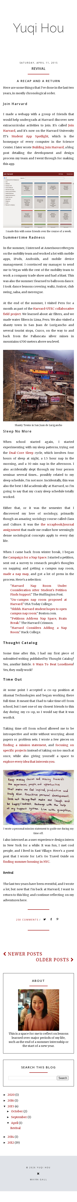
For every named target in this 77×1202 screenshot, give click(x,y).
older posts (53, 959)
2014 (11, 1137)
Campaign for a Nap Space (27, 557)
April (15, 1123)
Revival (39, 68)
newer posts (24, 954)
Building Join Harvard (48, 147)
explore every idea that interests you (28, 761)
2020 (11, 1095)
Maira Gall (38, 1179)
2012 (11, 1142)
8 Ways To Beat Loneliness (53, 664)
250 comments (27, 919)
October (17, 1111)
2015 (11, 1106)
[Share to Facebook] (51, 919)
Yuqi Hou (38, 28)
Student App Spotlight (29, 136)
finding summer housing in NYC (26, 862)
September (19, 1117)
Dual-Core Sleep (21, 453)
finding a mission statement (24, 745)
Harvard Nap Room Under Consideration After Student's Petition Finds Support (38, 590)
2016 (11, 1100)
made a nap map (16, 574)
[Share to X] (45, 919)
